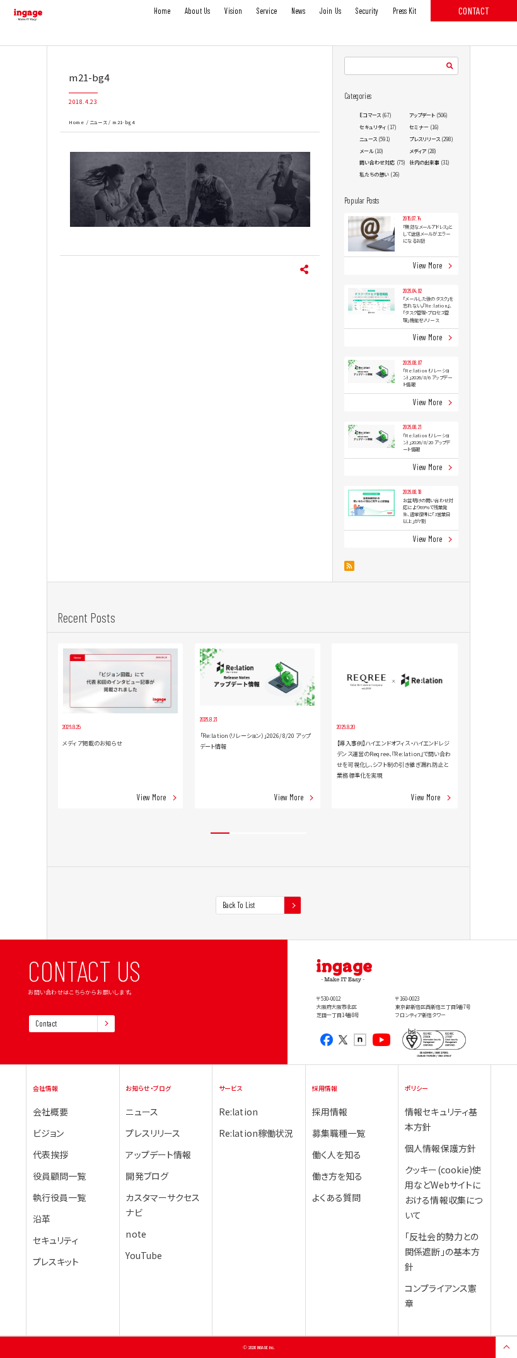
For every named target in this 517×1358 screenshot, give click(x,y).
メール (366, 150)
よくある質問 (336, 1197)
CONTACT (473, 10)
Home (76, 121)
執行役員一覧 (59, 1197)
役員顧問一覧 (59, 1176)
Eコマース (370, 115)
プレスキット (56, 1261)
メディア (417, 150)
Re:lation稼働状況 (256, 1133)
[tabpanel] (120, 725)
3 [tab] (258, 833)
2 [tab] (238, 833)
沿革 (41, 1218)
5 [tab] (297, 833)
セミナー (419, 127)
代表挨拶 (50, 1154)
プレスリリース (425, 138)
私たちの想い (374, 174)
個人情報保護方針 (440, 1148)
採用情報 (329, 1111)
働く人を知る (337, 1154)
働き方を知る (337, 1176)
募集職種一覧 (339, 1133)
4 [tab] (277, 833)
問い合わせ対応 (377, 162)
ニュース (98, 121)
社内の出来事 (424, 162)
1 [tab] (220, 833)
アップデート (422, 115)
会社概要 (50, 1111)
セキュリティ (372, 127)
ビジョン (48, 1133)
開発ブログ (146, 1176)
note (135, 1234)
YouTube (143, 1255)
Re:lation (238, 1111)
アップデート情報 (158, 1154)
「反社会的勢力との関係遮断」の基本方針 (442, 1251)
